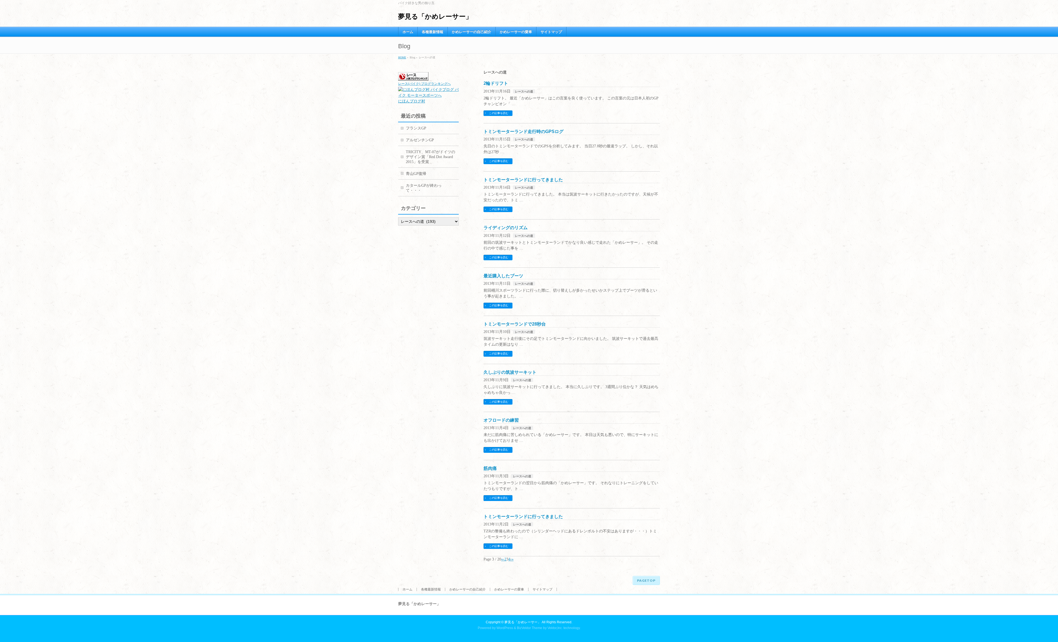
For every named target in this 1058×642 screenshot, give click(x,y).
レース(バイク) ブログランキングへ (424, 84)
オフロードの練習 (501, 420)
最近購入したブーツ (503, 275)
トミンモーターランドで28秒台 (515, 324)
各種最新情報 (431, 589)
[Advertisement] (420, 319)
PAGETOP (646, 580)
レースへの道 (524, 91)
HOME (402, 57)
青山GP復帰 (416, 174)
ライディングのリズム (506, 227)
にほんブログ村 (411, 101)
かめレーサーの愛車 (509, 589)
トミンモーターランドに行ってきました (523, 179)
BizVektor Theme (529, 628)
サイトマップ (542, 589)
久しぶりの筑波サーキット (510, 372)
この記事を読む (498, 113)
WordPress (504, 628)
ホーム (407, 589)
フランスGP (416, 128)
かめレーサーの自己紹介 (467, 589)
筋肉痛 (490, 468)
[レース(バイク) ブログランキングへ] (413, 78)
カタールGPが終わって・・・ (424, 188)
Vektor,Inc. (555, 628)
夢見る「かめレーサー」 (435, 16)
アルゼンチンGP (420, 140)
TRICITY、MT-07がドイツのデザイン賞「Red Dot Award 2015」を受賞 (430, 157)
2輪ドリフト (496, 83)
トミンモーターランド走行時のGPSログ (523, 131)
